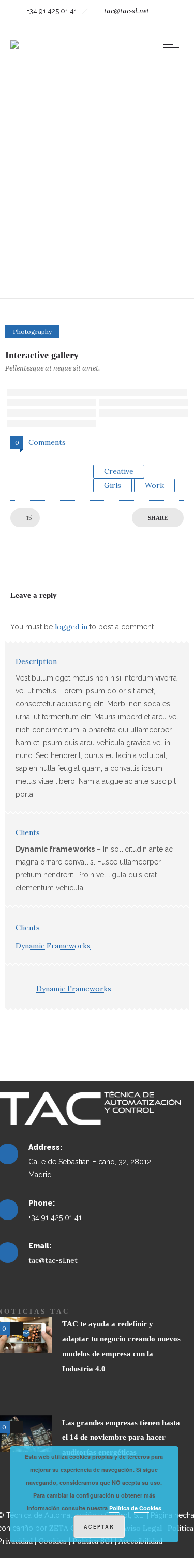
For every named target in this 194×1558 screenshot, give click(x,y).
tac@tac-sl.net (126, 11)
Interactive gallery (42, 355)
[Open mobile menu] (173, 44)
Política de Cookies (135, 1508)
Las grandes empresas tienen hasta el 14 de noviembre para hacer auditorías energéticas (121, 1437)
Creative (118, 471)
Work (154, 485)
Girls (112, 485)
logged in (71, 626)
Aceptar (99, 1526)
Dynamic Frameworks (53, 945)
